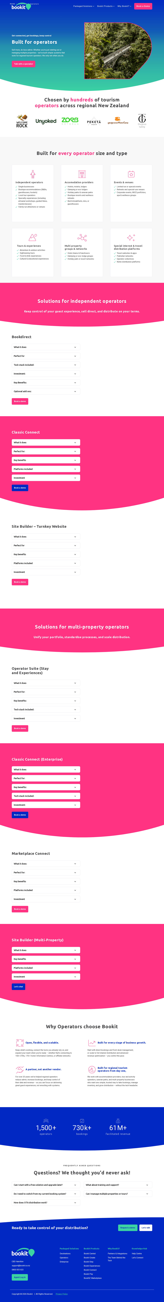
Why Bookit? (114, 1249)
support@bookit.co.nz (21, 1265)
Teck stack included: (24, 365)
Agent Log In (20, 1277)
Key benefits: (20, 700)
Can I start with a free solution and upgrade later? (38, 1185)
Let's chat (18, 987)
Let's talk (146, 1228)
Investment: (19, 373)
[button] (143, 6)
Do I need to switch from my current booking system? (40, 1194)
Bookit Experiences (92, 1266)
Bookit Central (90, 1253)
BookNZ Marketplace (93, 1278)
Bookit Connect (90, 1270)
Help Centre (137, 1253)
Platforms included (23, 469)
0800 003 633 (18, 1270)
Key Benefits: (20, 382)
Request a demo (127, 1228)
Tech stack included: (24, 709)
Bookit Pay (88, 1274)
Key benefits (20, 460)
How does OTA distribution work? (30, 1202)
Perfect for (19, 356)
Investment (19, 478)
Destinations (65, 1253)
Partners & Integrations (117, 1253)
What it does (20, 347)
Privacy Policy (62, 1294)
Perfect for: (19, 451)
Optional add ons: (22, 391)
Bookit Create (89, 1258)
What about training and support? (102, 1185)
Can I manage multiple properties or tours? (107, 1194)
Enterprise (64, 1262)
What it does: (20, 863)
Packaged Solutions (69, 1249)
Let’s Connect (137, 1258)
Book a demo (20, 401)
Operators (64, 1258)
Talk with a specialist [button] (23, 64)
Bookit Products (91, 1249)
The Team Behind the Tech (116, 1259)
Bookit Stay (88, 1262)
